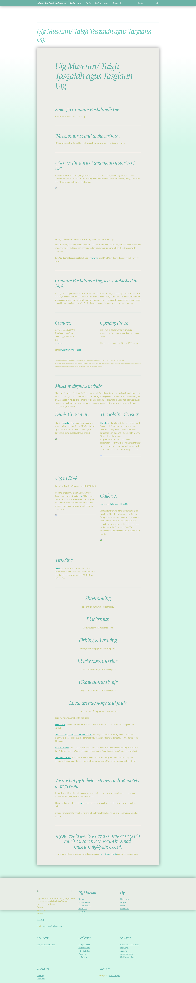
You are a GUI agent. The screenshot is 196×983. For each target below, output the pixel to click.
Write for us (83, 908)
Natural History (84, 902)
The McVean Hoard (63, 757)
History (81, 899)
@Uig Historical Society (46, 944)
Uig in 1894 (124, 899)
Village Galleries (84, 944)
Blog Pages (98, 3)
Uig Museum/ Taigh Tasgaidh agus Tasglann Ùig (51, 3)
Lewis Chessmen (67, 422)
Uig (81, 496)
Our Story (40, 975)
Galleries (88, 3)
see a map (59, 343)
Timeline (72, 3)
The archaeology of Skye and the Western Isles (73, 734)
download (94, 257)
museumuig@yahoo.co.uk (70, 349)
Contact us (41, 978)
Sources (106, 3)
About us (115, 3)
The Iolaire (104, 422)
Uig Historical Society (108, 853)
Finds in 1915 (60, 724)
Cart (121, 3)
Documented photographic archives (115, 504)
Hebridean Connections (85, 803)
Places (79, 3)
